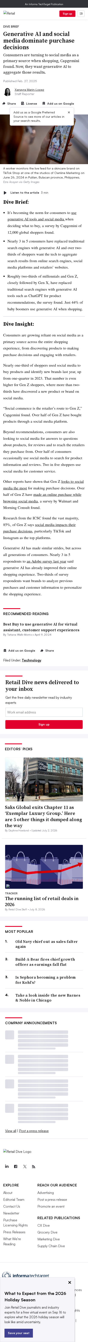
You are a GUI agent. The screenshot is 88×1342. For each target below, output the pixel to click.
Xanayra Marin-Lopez (29, 89)
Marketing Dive (48, 1239)
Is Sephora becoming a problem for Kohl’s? (45, 980)
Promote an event (51, 1206)
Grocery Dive (47, 1232)
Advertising (45, 1192)
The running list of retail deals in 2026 (42, 901)
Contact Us (11, 1206)
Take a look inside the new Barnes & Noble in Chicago (47, 998)
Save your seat (18, 1333)
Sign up (67, 13)
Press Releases (14, 1232)
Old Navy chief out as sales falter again (46, 944)
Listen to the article (29, 193)
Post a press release (34, 1131)
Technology (31, 660)
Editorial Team (13, 1199)
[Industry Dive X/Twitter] (24, 1166)
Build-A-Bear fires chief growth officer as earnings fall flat (45, 962)
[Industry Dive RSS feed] (33, 1166)
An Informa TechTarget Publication (44, 4)
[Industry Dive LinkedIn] (6, 1166)
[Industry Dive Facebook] (15, 1166)
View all (10, 1131)
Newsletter (11, 1213)
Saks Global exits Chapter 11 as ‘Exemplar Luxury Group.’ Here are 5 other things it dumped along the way (43, 816)
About (7, 1192)
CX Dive (43, 1225)
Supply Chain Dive (51, 1246)
